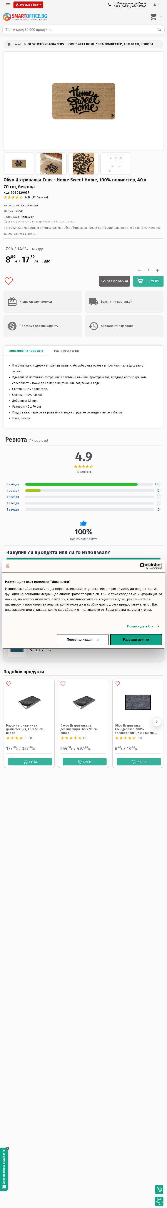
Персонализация (80, 639)
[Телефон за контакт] (159, 1189)
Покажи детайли (140, 626)
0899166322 (122, 6)
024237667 (139, 6)
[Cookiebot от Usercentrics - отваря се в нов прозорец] (143, 566)
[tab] (25, 351)
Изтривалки (29, 205)
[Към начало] (25, 17)
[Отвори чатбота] (159, 1201)
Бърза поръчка (114, 281)
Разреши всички (136, 639)
